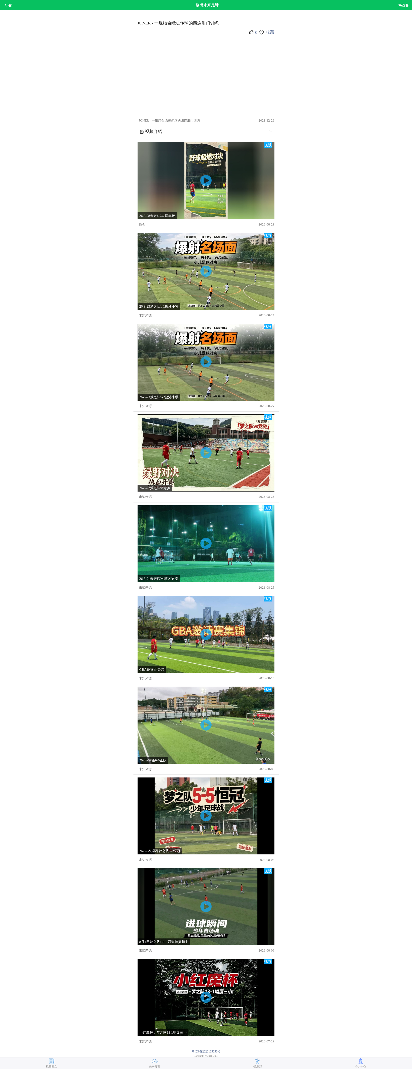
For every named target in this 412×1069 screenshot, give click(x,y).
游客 (405, 5)
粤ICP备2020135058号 (206, 1051)
